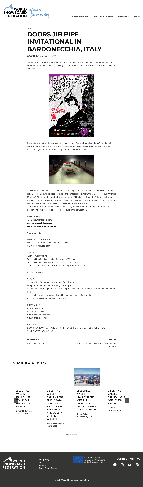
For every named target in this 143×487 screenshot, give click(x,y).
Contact (41, 457)
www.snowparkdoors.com (40, 223)
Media (41, 462)
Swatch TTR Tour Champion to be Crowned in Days (95, 343)
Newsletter (43, 465)
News (137, 16)
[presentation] (26, 377)
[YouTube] (129, 465)
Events (30, 28)
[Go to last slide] (16, 400)
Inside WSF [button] (124, 16)
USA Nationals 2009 (36, 342)
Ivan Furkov (84, 414)
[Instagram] (122, 465)
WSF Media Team (36, 56)
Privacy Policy (44, 460)
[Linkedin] (137, 465)
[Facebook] (115, 465)
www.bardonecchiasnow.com (42, 226)
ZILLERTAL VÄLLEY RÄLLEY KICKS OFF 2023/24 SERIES (116, 397)
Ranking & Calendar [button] (103, 16)
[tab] (67, 434)
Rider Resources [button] (81, 16)
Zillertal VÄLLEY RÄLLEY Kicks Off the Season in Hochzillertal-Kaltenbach (86, 400)
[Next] (127, 400)
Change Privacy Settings (48, 468)
